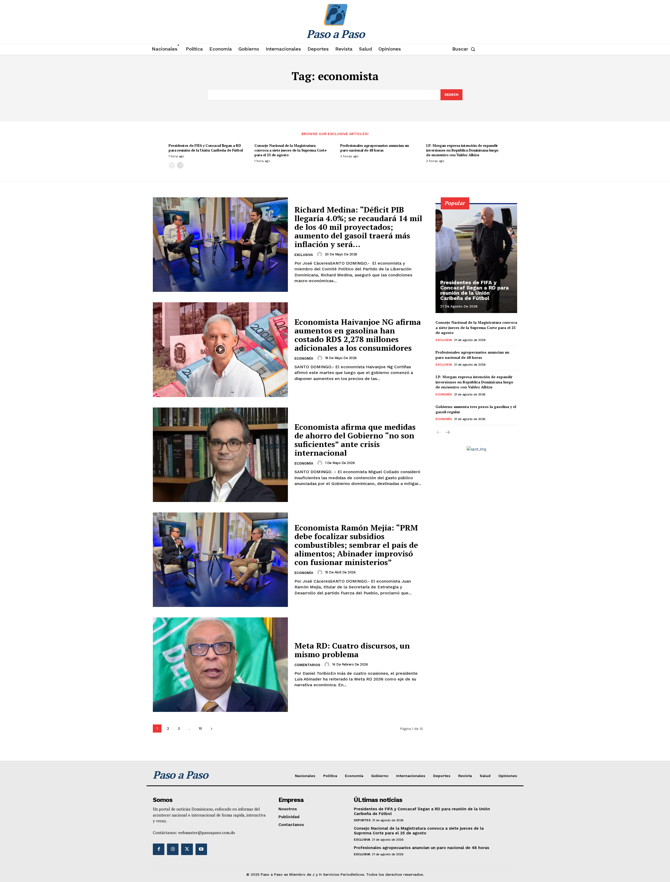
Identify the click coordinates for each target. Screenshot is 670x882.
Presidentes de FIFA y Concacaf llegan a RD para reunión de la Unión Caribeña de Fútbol (206, 148)
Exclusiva (303, 255)
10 (200, 728)
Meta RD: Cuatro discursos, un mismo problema (352, 650)
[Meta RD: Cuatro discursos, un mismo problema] (220, 664)
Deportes (362, 820)
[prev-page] (172, 165)
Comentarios (307, 665)
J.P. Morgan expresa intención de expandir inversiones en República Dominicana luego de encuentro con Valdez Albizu (462, 150)
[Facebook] (158, 849)
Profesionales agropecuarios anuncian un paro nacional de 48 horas (374, 148)
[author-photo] (320, 254)
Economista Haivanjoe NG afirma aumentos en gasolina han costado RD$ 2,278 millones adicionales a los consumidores (357, 335)
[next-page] (180, 165)
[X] (187, 849)
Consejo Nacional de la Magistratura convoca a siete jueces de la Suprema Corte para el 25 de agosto (290, 150)
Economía (303, 358)
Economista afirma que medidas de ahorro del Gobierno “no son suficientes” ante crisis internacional (355, 440)
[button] (464, 48)
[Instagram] (172, 849)
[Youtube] (201, 849)
